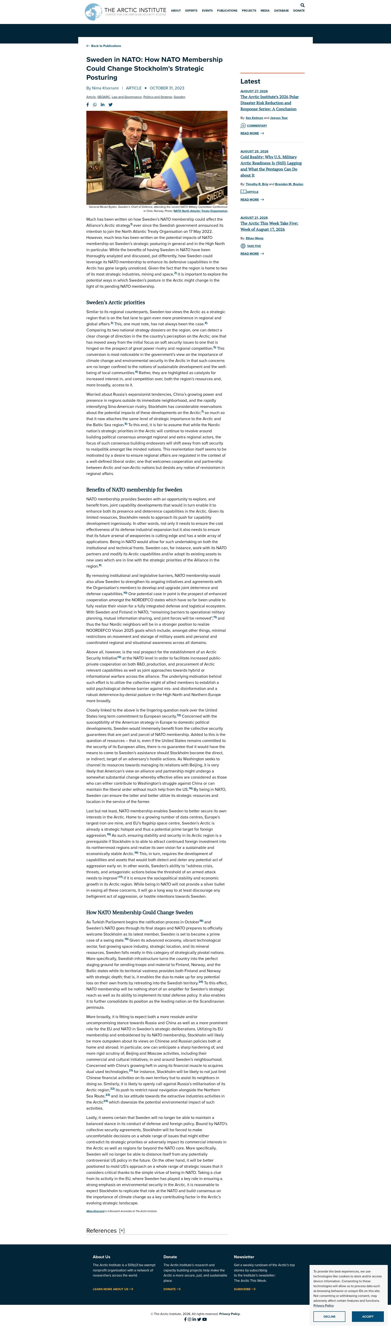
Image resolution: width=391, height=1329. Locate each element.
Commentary (257, 126)
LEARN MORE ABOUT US (110, 1289)
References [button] (101, 1230)
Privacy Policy (229, 1314)
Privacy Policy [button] (323, 1305)
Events (207, 11)
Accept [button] (367, 1316)
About (176, 11)
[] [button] (121, 1230)
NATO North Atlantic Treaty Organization (200, 211)
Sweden (179, 97)
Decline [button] (329, 1316)
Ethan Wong (254, 238)
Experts (191, 11)
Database (281, 11)
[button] (131, 225)
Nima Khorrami (105, 88)
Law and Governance (127, 97)
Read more (250, 133)
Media (265, 11)
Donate (299, 11)
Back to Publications (106, 46)
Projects (249, 11)
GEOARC (103, 97)
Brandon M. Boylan (289, 184)
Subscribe (242, 1289)
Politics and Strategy (157, 97)
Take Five (254, 246)
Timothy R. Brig (257, 184)
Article (134, 88)
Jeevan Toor (279, 117)
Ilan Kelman (254, 117)
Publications (227, 11)
